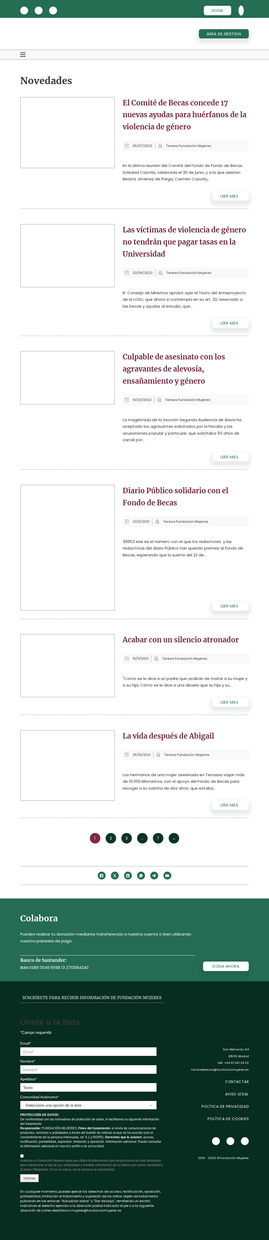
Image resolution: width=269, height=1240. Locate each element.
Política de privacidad (225, 1106)
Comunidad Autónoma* (39, 1097)
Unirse (29, 1178)
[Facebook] (102, 876)
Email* (25, 1043)
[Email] (167, 876)
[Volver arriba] (250, 1224)
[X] (24, 10)
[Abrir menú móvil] (22, 55)
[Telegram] (154, 876)
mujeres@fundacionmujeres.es (96, 1210)
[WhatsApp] (141, 876)
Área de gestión (224, 34)
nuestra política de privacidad (82, 1146)
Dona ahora (226, 966)
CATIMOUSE (34, 1223)
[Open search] (241, 10)
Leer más (229, 196)
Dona (217, 10)
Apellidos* (28, 1079)
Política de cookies (228, 1118)
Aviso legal (237, 1094)
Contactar (237, 1081)
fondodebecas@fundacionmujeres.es (220, 1070)
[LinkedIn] (128, 876)
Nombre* (27, 1061)
